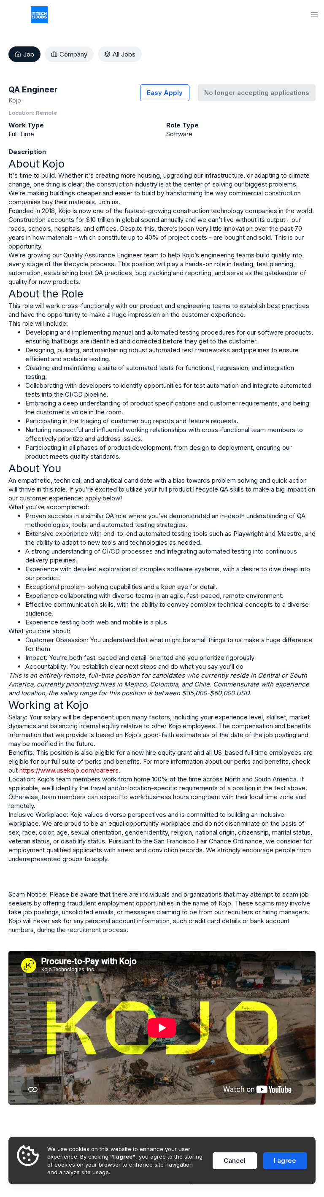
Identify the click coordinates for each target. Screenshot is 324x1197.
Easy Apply (165, 93)
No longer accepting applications (256, 93)
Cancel (235, 1160)
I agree (285, 1160)
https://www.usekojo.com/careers (69, 770)
